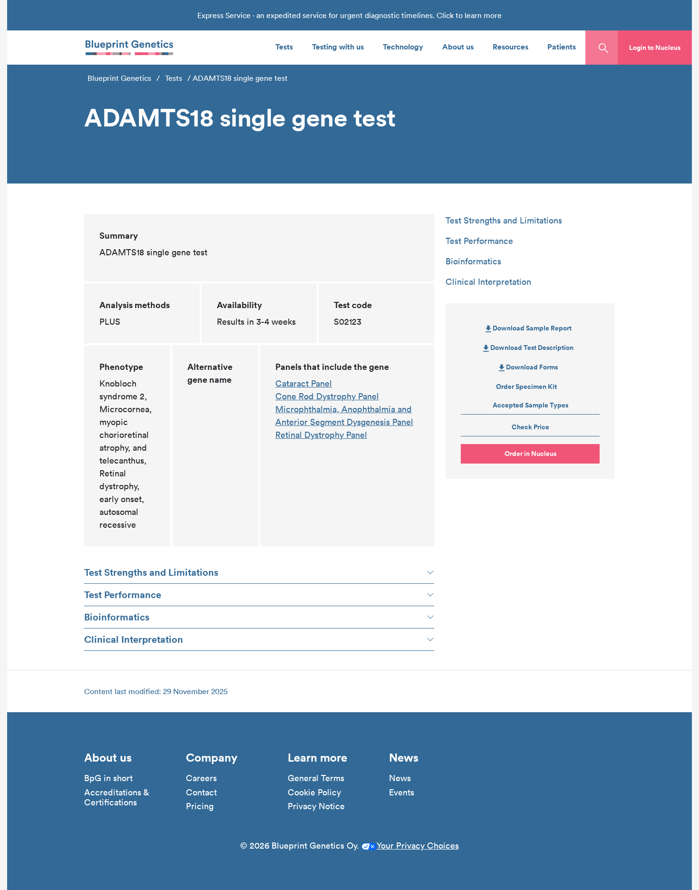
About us (458, 46)
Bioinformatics (116, 616)
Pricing (200, 806)
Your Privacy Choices (418, 845)
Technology (403, 46)
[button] (655, 47)
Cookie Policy (314, 792)
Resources (510, 46)
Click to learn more (469, 15)
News (400, 778)
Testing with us (338, 46)
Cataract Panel (303, 383)
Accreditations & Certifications (116, 797)
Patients (561, 46)
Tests (284, 46)
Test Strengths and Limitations (151, 572)
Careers (201, 778)
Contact (201, 792)
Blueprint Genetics (119, 78)
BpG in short (108, 778)
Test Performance (122, 594)
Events (401, 792)
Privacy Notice (316, 806)
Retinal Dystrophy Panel (321, 434)
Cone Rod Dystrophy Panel (327, 396)
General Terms (316, 778)
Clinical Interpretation (133, 639)
